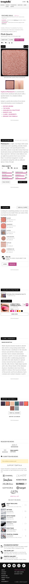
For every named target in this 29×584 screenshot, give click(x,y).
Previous (25, 46)
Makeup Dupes (7, 5)
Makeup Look (7, 112)
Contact (3, 572)
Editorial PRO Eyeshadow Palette (16, 294)
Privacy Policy (5, 577)
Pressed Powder (14, 30)
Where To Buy (22, 182)
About (3, 570)
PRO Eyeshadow (14, 36)
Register (12, 264)
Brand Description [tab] (7, 342)
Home (2, 28)
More (25, 5)
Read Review (6, 182)
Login (24, 1)
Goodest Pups (18, 573)
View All (16, 15)
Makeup (15, 28)
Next (27, 46)
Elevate (9, 218)
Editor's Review (8, 106)
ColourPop (4, 22)
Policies (3, 573)
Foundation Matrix (13, 5)
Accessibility (5, 581)
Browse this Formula (10, 116)
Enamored (9, 224)
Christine (15, 307)
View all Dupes (22, 207)
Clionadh (4, 20)
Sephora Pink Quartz (8, 92)
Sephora (4, 36)
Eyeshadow (4, 30)
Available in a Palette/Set (11, 110)
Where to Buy (19, 40)
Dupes (11, 40)
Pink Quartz (7, 34)
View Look (14, 314)
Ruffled (9, 243)
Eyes (20, 28)
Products (8, 28)
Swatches (20, 5)
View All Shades (14, 413)
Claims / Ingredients (9, 114)
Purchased (24, 140)
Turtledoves (10, 236)
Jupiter (9, 230)
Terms (3, 579)
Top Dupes (6, 108)
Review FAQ (4, 575)
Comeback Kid (10, 249)
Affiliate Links (18, 140)
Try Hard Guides (19, 572)
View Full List (14, 496)
